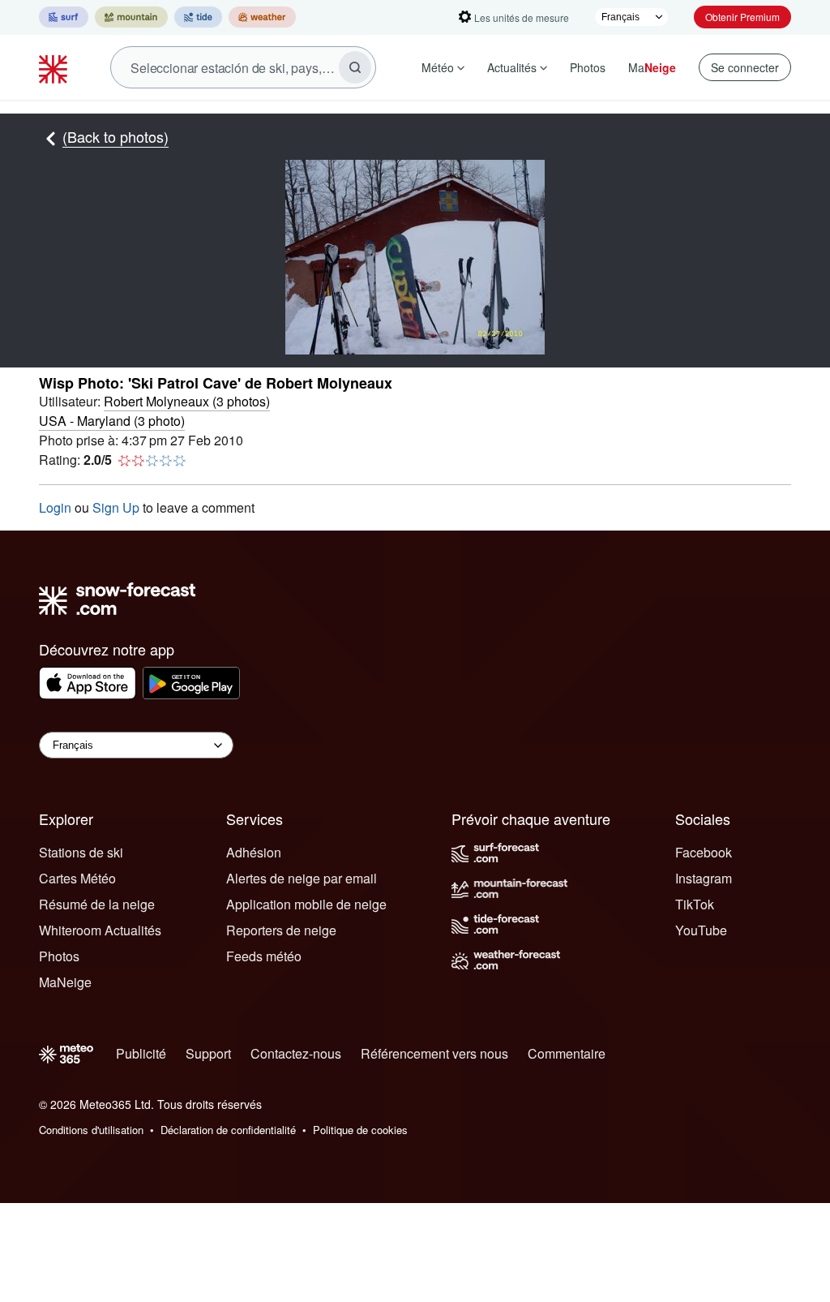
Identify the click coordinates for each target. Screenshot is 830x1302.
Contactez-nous (295, 1053)
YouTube (701, 930)
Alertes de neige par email (301, 878)
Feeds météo (264, 956)
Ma (652, 67)
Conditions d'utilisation (91, 1129)
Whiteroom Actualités (100, 930)
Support (208, 1053)
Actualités (512, 67)
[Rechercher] (355, 67)
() (187, 401)
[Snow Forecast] (55, 67)
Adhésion (253, 852)
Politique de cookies (360, 1129)
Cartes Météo (77, 878)
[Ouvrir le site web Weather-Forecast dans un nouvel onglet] (262, 17)
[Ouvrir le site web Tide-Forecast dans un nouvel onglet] (198, 17)
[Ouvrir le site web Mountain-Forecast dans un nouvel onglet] (131, 17)
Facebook (703, 852)
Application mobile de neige (306, 904)
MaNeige (65, 982)
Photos (587, 67)
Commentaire (566, 1053)
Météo (437, 67)
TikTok (694, 904)
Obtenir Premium (742, 17)
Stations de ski (81, 852)
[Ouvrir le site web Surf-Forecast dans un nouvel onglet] (63, 17)
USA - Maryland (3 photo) (112, 420)
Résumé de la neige (97, 904)
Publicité (141, 1053)
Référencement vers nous (434, 1053)
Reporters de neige (281, 930)
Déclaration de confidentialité (228, 1129)
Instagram (703, 878)
